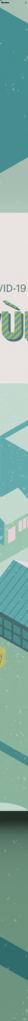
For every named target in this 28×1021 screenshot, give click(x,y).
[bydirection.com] (5, 2)
